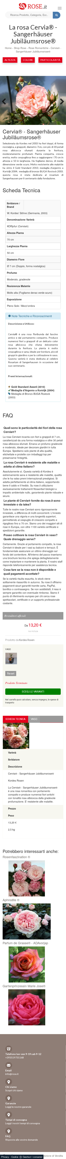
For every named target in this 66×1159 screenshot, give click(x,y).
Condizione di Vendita (51, 1155)
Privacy (5, 1156)
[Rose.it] (33, 5)
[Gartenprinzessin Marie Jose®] (32, 1007)
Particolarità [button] (50, 59)
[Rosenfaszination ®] (32, 878)
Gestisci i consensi (32, 1156)
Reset (10, 673)
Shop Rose (20, 48)
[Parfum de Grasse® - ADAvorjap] (32, 964)
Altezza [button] (10, 59)
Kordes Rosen (26, 640)
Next (60, 101)
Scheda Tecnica (15, 719)
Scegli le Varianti (33, 691)
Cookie (14, 1156)
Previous (5, 101)
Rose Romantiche (38, 48)
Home (8, 48)
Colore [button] (28, 59)
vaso (34, 719)
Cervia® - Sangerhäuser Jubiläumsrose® (38, 49)
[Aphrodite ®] (32, 921)
